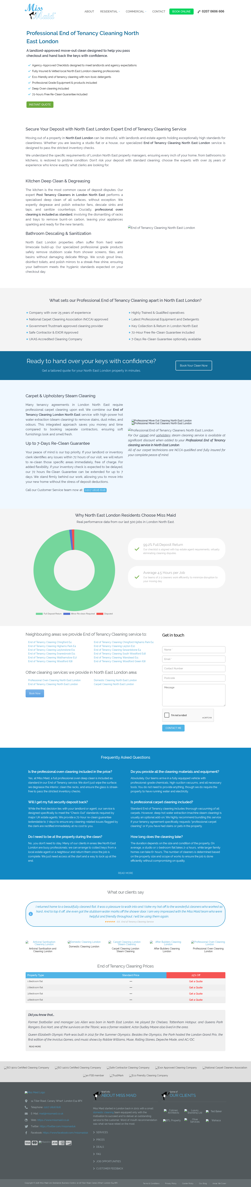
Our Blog (203, 1183)
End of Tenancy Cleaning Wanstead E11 (116, 657)
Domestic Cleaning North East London (115, 680)
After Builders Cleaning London (167, 950)
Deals (100, 1146)
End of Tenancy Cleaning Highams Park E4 (52, 646)
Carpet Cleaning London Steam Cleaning (125, 950)
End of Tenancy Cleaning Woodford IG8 (50, 661)
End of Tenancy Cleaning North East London (53, 684)
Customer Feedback (109, 1168)
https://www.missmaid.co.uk (53, 1120)
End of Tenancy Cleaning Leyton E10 (114, 646)
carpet (144, 435)
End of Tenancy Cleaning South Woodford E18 (120, 653)
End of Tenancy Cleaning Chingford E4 (50, 642)
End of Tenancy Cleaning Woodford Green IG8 (119, 661)
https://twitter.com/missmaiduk (57, 1126)
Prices (100, 1139)
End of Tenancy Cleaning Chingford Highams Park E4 (124, 642)
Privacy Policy (170, 1183)
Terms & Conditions (151, 1183)
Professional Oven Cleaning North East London (54, 680)
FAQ (98, 1154)
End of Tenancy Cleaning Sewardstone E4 (117, 649)
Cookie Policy (187, 1183)
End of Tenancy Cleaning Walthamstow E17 (52, 657)
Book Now (34, 693)
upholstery (163, 435)
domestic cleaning (103, 1112)
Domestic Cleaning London (84, 946)
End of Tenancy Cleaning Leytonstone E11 (51, 649)
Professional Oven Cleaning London (208, 950)
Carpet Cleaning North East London (114, 684)
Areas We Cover (219, 1183)
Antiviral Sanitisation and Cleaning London (42, 950)
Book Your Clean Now (194, 365)
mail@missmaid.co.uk (51, 1113)
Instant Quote (40, 104)
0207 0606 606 (95, 490)
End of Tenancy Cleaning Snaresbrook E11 (51, 653)
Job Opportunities (108, 1161)
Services (102, 1132)
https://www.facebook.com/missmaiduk (65, 1132)
